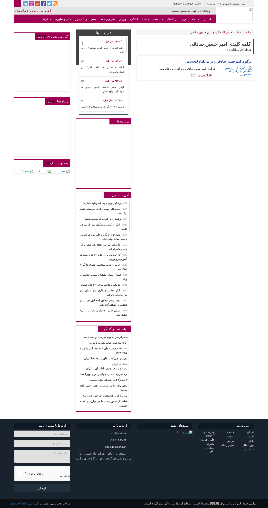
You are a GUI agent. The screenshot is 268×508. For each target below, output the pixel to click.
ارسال (42, 488)
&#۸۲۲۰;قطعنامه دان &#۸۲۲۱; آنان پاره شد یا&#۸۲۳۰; (104, 350)
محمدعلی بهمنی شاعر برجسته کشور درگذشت (103, 211)
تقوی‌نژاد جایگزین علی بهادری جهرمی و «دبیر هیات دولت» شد (103, 236)
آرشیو (41, 36)
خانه (248, 32)
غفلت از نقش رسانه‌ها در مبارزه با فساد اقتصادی (104, 403)
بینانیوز (214, 503)
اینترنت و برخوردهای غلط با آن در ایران (107, 366)
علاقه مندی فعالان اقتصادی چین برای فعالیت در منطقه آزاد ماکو (103, 302)
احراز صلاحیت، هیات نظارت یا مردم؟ (108, 342)
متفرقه (46, 19)
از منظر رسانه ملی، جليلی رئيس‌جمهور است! (104, 374)
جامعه (145, 19)
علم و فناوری (63, 19)
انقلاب (134, 19)
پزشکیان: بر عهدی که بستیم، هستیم (191, 10)
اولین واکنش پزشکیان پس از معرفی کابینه (103, 226)
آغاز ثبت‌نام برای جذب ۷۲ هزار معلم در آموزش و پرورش (103, 256)
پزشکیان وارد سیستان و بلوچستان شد (104, 203)
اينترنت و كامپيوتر (86, 19)
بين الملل (172, 19)
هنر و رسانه (107, 19)
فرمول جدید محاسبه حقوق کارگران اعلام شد (103, 267)
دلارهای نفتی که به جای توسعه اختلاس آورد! (105, 358)
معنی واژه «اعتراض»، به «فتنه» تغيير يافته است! (104, 387)
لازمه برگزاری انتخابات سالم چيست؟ (108, 379)
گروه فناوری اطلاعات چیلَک (24, 503)
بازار (185, 19)
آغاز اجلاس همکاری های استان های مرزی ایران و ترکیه (103, 292)
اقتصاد (195, 19)
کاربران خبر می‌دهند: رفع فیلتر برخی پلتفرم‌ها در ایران (103, 246)
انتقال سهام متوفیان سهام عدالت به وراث (103, 277)
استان (207, 19)
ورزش (122, 19)
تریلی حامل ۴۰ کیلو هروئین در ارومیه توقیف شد (103, 312)
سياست (158, 19)
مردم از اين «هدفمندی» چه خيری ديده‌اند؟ (105, 395)
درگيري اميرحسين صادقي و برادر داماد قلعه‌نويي (218, 61)
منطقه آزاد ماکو (201, 27)
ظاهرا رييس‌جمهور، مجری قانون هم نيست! (105, 337)
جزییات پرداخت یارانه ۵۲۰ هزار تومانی (103, 284)
